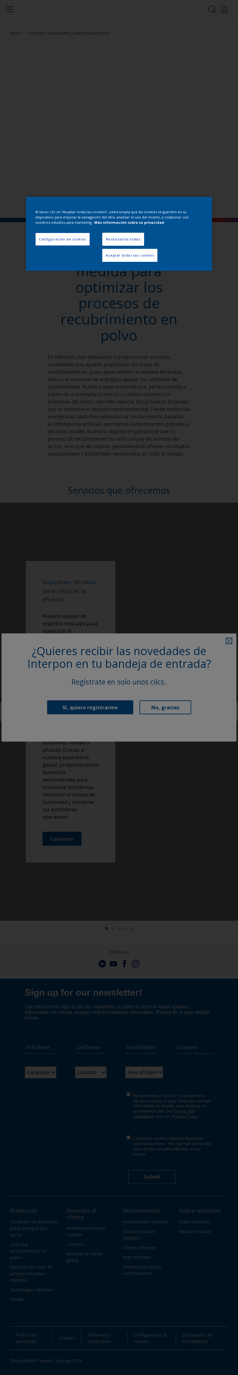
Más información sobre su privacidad (129, 222)
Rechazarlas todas (123, 239)
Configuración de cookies (62, 239)
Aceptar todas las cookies (130, 255)
